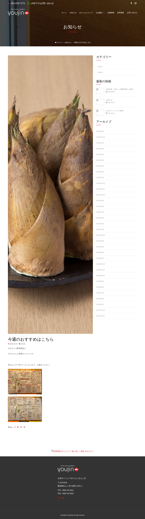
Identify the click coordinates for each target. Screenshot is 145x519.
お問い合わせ (132, 12)
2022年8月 (100, 206)
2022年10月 (100, 195)
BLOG (23, 344)
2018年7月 (100, 293)
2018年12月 (100, 264)
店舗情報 (110, 12)
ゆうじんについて (86, 12)
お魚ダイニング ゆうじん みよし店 (72, 478)
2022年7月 (100, 212)
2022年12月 (100, 183)
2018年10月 (100, 275)
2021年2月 (100, 247)
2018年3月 (100, 299)
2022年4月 (100, 229)
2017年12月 (100, 310)
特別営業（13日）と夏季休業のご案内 (119, 89)
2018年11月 (100, 270)
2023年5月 (100, 154)
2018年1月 (100, 304)
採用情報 (120, 12)
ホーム (64, 12)
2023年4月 (100, 160)
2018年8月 (100, 287)
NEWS (100, 72)
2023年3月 (100, 166)
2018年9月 (100, 281)
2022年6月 (100, 218)
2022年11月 (100, 189)
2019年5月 (100, 258)
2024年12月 (100, 137)
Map (62, 498)
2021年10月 (100, 235)
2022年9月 (100, 200)
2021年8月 (100, 241)
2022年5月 (100, 224)
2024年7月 (100, 143)
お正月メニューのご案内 (114, 111)
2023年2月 (100, 172)
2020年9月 (100, 252)
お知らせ (73, 12)
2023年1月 (100, 177)
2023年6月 (100, 149)
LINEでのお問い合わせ (42, 3)
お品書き (99, 12)
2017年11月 (100, 316)
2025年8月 (100, 131)
